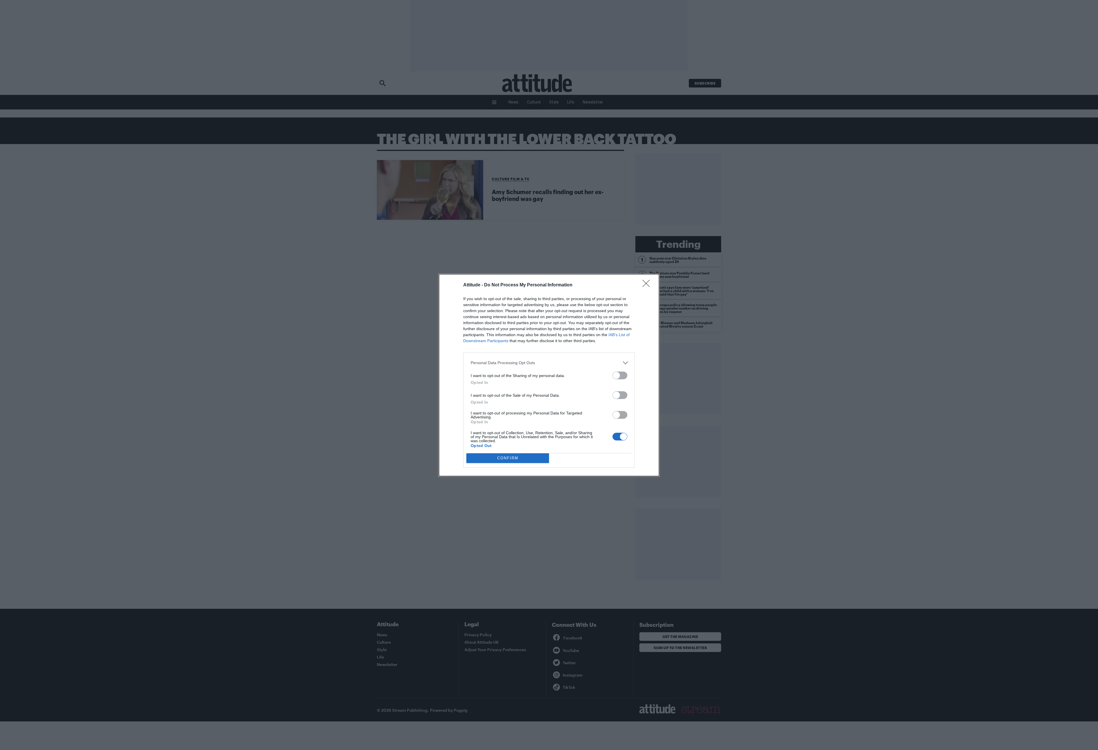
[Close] (648, 285)
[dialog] (549, 375)
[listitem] (549, 363)
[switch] (619, 375)
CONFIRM (507, 458)
